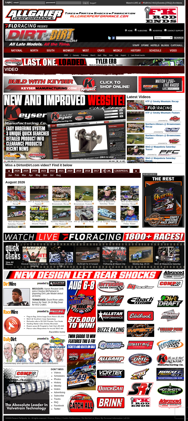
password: (50, 2)
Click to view (106, 157)
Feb (17, 175)
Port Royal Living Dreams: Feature (39, 222)
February (84, 55)
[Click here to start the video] (64, 161)
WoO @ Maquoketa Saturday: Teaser (107, 203)
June (111, 55)
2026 (66, 55)
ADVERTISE (157, 31)
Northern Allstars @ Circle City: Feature (61, 222)
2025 (25, 171)
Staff (136, 45)
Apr (31, 175)
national (15, 50)
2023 (43, 171)
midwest (68, 50)
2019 (78, 171)
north (35, 50)
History (57, 382)
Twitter (57, 409)
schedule (155, 50)
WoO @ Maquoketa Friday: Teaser (129, 222)
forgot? (93, 3)
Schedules (59, 376)
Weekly (57, 386)
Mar (24, 175)
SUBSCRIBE (142, 31)
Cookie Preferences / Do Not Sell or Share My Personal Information (92, 418)
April (99, 55)
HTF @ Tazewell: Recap (84, 221)
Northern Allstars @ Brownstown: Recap (61, 203)
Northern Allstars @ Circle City (61, 265)
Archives (177, 3)
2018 (87, 171)
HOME (130, 31)
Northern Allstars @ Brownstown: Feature (83, 203)
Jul (51, 175)
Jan (10, 175)
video (175, 50)
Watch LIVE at (133, 3)
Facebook (59, 405)
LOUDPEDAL (121, 171)
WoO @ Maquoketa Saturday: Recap (129, 203)
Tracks (57, 399)
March (93, 55)
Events (161, 3)
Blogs (165, 45)
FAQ (169, 3)
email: (16, 2)
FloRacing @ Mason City (114, 264)
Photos (57, 379)
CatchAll (177, 45)
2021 (61, 171)
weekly (118, 50)
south (51, 50)
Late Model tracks (138, 55)
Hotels (155, 45)
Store (145, 45)
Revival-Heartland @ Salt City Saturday (34, 265)
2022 (52, 171)
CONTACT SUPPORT (175, 31)
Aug (58, 175)
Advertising (59, 392)
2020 (70, 171)
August (123, 55)
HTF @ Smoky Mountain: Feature (162, 113)
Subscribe (59, 395)
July (116, 55)
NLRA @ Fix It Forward (87, 264)
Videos (57, 372)
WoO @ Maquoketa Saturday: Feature (16, 222)
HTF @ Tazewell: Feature (107, 221)
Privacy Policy (54, 418)
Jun (45, 175)
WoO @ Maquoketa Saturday (167, 264)
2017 (96, 171)
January (76, 55)
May (105, 55)
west (85, 50)
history (136, 50)
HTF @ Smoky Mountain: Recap (161, 101)
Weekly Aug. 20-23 (141, 264)
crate (101, 50)
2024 (34, 171)
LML (108, 171)
